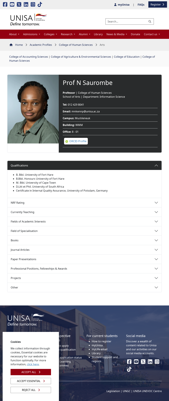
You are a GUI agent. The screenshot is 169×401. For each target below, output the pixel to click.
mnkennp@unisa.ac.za (86, 111)
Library (98, 34)
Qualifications (19, 165)
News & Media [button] (115, 34)
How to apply (60, 345)
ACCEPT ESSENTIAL (28, 381)
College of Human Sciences (76, 45)
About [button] (13, 34)
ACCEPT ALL (28, 372)
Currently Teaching (22, 212)
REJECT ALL (28, 390)
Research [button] (67, 34)
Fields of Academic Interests (28, 221)
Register (156, 4)
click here (33, 364)
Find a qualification (64, 349)
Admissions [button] (30, 34)
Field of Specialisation (24, 231)
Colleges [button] (49, 34)
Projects (16, 278)
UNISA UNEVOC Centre (147, 391)
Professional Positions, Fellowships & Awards (39, 268)
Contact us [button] (151, 34)
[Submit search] (150, 21)
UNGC (126, 391)
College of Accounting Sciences (28, 57)
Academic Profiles (41, 45)
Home (19, 45)
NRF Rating (17, 202)
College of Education (127, 57)
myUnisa (97, 345)
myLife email (99, 349)
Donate (135, 34)
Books (14, 240)
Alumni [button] (83, 34)
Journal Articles (20, 250)
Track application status (67, 357)
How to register (101, 341)
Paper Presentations (23, 259)
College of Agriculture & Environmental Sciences (81, 57)
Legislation (113, 391)
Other (14, 287)
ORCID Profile (77, 141)
